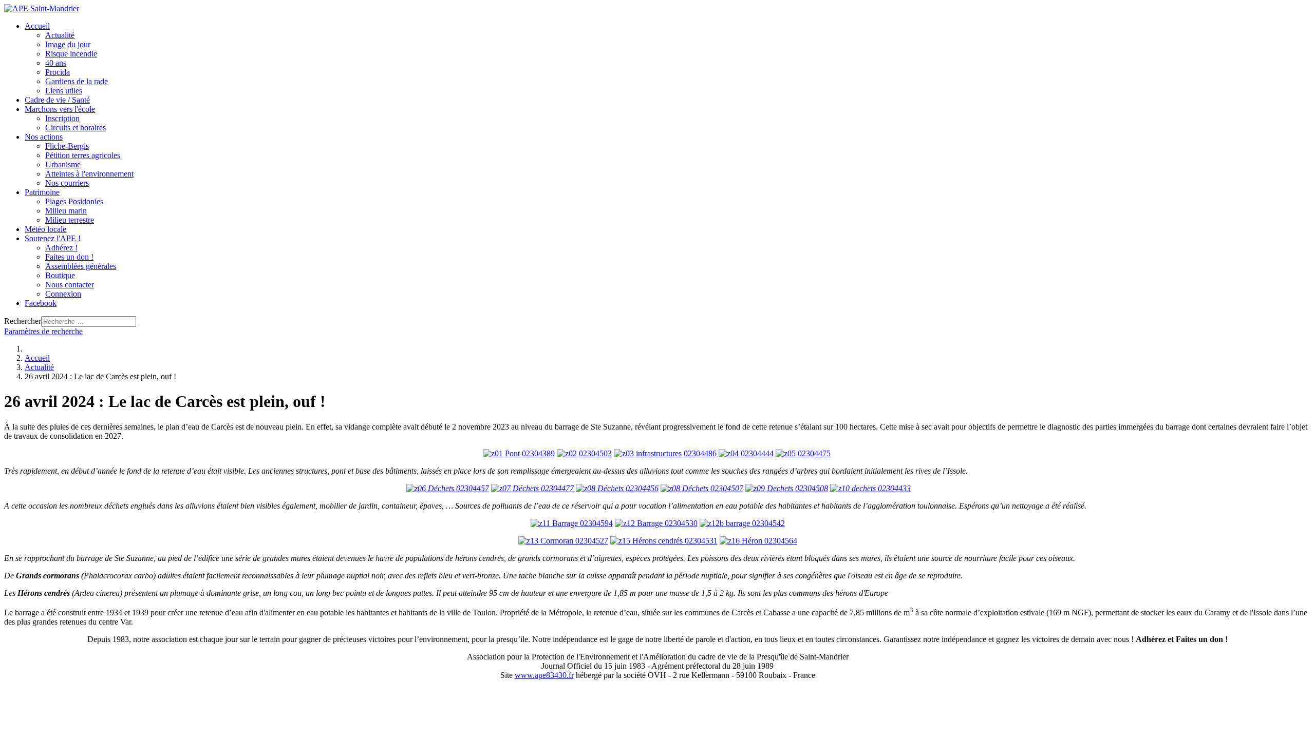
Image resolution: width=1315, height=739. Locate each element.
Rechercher (22, 321)
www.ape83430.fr (544, 675)
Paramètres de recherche (43, 331)
